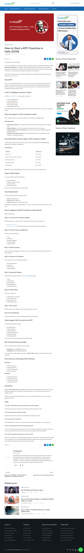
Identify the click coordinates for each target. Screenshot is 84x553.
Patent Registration (46, 537)
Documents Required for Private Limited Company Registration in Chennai (61, 74)
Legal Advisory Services (47, 530)
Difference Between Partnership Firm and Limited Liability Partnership (73, 74)
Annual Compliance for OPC (67, 533)
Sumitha (23, 492)
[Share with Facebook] (45, 59)
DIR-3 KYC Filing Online (66, 540)
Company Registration (15, 8)
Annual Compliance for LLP (67, 530)
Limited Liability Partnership (11, 530)
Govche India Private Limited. (14, 549)
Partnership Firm (8, 535)
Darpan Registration (46, 528)
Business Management (29, 8)
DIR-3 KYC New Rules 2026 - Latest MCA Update (66, 148)
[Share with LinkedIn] (50, 59)
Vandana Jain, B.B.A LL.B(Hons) (27, 513)
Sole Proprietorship (9, 537)
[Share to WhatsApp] (53, 59)
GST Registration (27, 528)
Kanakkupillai (8, 54)
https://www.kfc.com (11, 226)
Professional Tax (27, 535)
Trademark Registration (47, 533)
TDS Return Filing (27, 533)
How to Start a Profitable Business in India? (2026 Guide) (35, 511)
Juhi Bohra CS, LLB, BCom (26, 503)
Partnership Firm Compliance (67, 535)
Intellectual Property (43, 8)
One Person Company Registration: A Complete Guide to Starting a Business (61, 92)
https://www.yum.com (12, 224)
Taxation (54, 8)
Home (6, 8)
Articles (15, 465)
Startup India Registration (10, 540)
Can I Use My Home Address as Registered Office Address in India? (37, 500)
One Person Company (9, 533)
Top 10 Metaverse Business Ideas (32, 490)
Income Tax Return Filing (28, 540)
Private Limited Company (10, 528)
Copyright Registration (47, 535)
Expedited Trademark (46, 540)
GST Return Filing (27, 530)
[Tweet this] (47, 59)
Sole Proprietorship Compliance (67, 537)
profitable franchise (14, 96)
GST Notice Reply (27, 537)
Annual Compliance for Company (68, 528)
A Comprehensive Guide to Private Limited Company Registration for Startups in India (72, 92)
